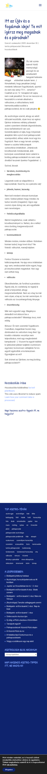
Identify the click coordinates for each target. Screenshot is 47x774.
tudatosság (26, 548)
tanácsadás (36, 544)
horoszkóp (37, 517)
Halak (23, 517)
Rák (27, 537)
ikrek (12, 521)
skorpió (33, 537)
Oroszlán (34, 525)
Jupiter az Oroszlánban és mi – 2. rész (22, 586)
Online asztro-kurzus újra (17, 616)
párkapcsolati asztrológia (15, 533)
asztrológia (20, 514)
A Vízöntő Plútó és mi (15, 631)
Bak (28, 514)
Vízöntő (25, 556)
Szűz (28, 544)
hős (7, 521)
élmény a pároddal (12, 559)
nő (27, 525)
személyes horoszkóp (25, 540)
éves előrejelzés (28, 559)
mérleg (14, 525)
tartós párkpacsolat (13, 46)
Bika (33, 514)
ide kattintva (12, 765)
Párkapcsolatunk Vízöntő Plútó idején (22, 627)
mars (8, 525)
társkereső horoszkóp (25, 552)
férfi (17, 517)
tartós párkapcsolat (13, 548)
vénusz (17, 556)
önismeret (19, 563)
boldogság (9, 517)
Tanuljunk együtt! (14, 624)
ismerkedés (21, 521)
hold (29, 517)
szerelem (9, 544)
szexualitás (19, 544)
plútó (7, 529)
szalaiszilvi (15, 43)
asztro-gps (9, 514)
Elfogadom (9, 770)
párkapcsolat (16, 529)
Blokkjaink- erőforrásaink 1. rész (20, 613)
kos (36, 521)
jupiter (30, 521)
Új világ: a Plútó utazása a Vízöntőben (22, 620)
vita (36, 552)
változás (9, 556)
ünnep (34, 563)
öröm (28, 563)
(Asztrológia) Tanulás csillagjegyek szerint (24, 603)
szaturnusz (10, 540)
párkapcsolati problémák (14, 537)
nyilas (22, 525)
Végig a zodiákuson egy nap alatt (20, 641)
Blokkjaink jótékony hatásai (18, 576)
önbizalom (9, 563)
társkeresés (10, 552)
